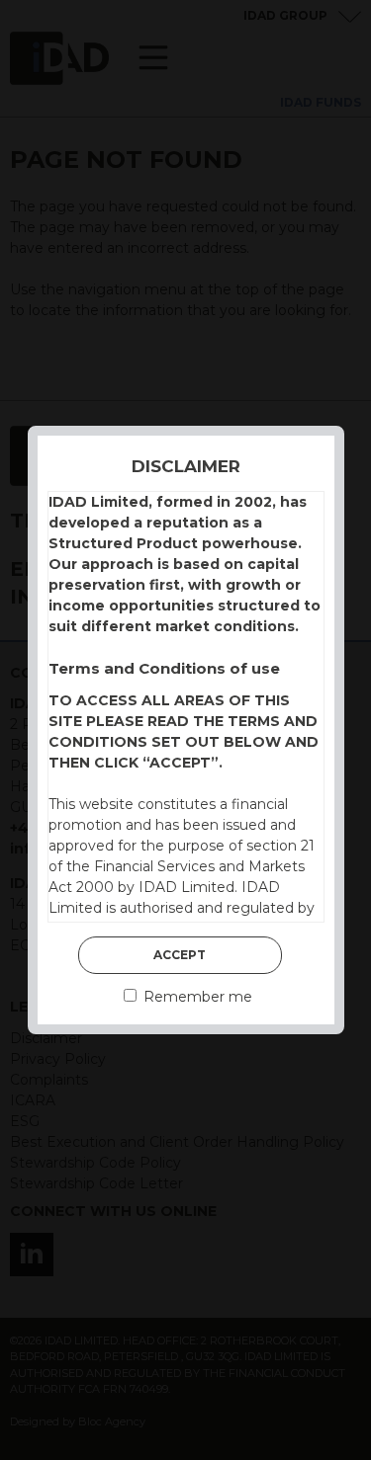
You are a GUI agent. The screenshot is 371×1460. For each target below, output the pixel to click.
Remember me (195, 997)
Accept (179, 954)
